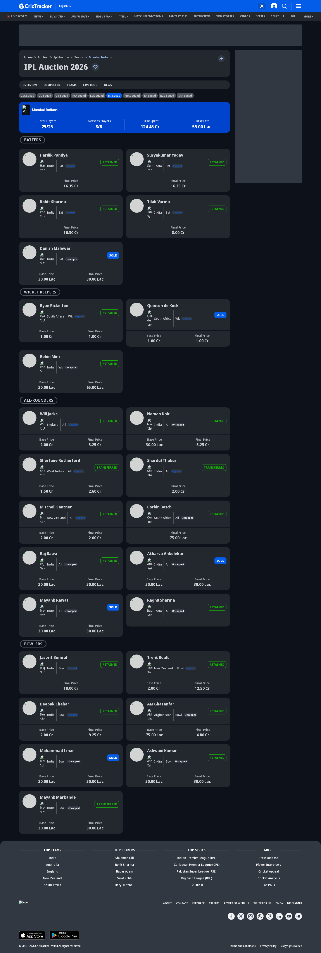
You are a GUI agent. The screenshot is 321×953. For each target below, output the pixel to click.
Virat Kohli (124, 878)
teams (79, 57)
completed (51, 85)
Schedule (277, 16)
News (37, 16)
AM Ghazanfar (136, 700)
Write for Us (262, 903)
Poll (293, 16)
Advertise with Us (236, 903)
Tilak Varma (134, 197)
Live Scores (19, 16)
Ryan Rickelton (29, 301)
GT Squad (61, 96)
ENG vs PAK (103, 16)
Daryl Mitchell (124, 885)
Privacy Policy (268, 946)
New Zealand (52, 878)
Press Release (268, 858)
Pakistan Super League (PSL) (196, 871)
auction (43, 57)
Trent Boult (134, 653)
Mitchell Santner (30, 503)
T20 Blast (196, 885)
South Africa (52, 885)
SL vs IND (56, 16)
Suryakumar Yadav (139, 151)
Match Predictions (148, 16)
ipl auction (61, 57)
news (108, 85)
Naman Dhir (134, 409)
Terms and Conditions (242, 946)
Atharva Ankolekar (139, 549)
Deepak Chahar (29, 700)
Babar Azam (124, 871)
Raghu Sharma (136, 596)
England (52, 871)
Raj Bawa (25, 549)
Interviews (202, 16)
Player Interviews (268, 864)
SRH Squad (185, 96)
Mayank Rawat (29, 596)
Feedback (198, 903)
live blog (90, 85)
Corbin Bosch (135, 503)
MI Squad (114, 96)
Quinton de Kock (137, 301)
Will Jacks (25, 409)
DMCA (279, 903)
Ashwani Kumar (137, 746)
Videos (245, 16)
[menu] (298, 6)
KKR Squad (79, 96)
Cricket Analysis (268, 878)
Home (28, 57)
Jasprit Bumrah (29, 653)
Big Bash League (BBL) (196, 878)
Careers (214, 903)
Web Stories (225, 16)
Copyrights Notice (291, 946)
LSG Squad (97, 96)
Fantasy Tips (178, 16)
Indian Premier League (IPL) (196, 858)
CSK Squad (27, 96)
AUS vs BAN (79, 16)
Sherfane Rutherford (33, 456)
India (52, 858)
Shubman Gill (124, 858)
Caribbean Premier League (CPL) (196, 864)
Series (260, 16)
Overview (29, 85)
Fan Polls (268, 885)
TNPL (122, 16)
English (63, 6)
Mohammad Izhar (31, 746)
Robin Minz (26, 352)
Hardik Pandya (29, 151)
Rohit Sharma (28, 197)
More (307, 16)
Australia (52, 864)
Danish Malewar (30, 244)
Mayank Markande (32, 793)
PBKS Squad (132, 96)
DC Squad (45, 96)
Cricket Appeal (268, 871)
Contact (182, 903)
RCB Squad (167, 96)
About (167, 903)
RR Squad (150, 96)
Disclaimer (294, 903)
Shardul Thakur (137, 456)
